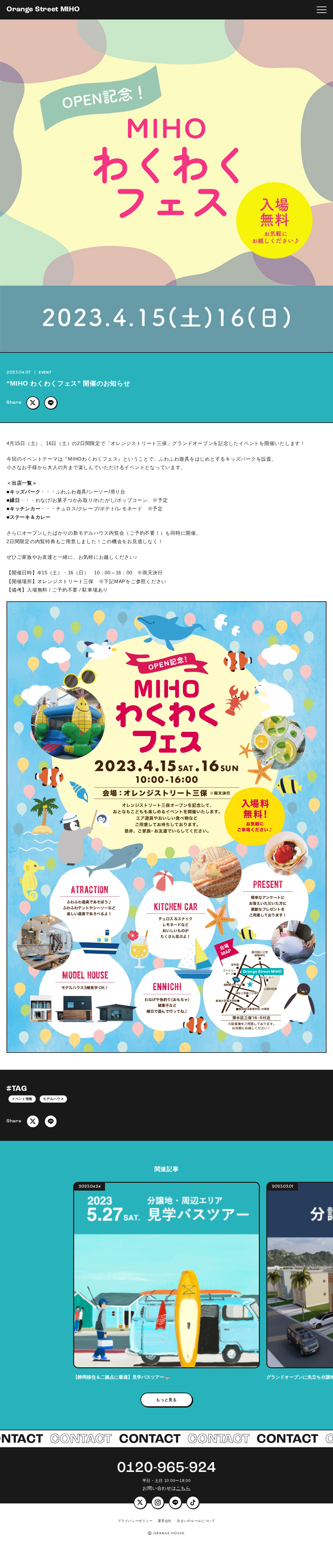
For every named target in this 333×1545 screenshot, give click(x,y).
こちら (183, 1488)
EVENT (45, 372)
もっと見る (166, 1400)
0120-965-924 (166, 1468)
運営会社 (165, 1521)
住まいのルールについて (196, 1521)
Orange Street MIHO (43, 9)
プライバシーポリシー (135, 1521)
